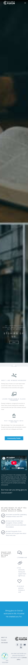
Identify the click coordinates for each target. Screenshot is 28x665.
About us (4, 637)
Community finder (14, 438)
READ (14, 342)
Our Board (4, 642)
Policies (3, 640)
